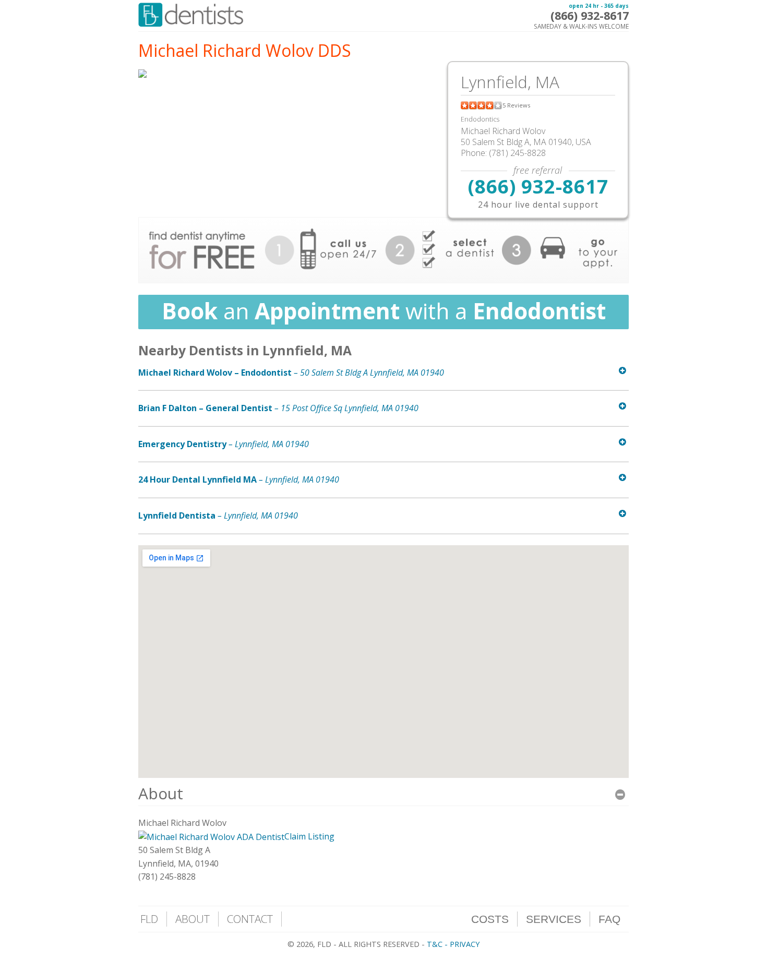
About (160, 793)
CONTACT (250, 918)
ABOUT (192, 918)
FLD (149, 918)
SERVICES (553, 919)
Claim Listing (309, 836)
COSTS (490, 919)
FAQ (609, 919)
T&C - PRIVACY (453, 944)
